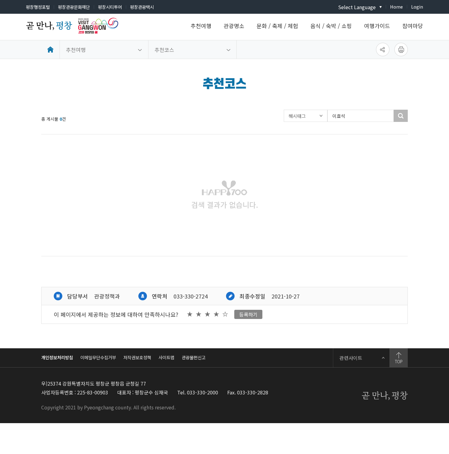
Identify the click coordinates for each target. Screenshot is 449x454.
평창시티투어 (110, 7)
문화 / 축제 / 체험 (277, 26)
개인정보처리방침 (57, 357)
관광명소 (234, 26)
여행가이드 (377, 26)
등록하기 (248, 314)
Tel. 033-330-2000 (197, 392)
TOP (399, 361)
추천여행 (201, 26)
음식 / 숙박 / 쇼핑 (331, 26)
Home (396, 6)
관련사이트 (350, 357)
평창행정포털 (38, 7)
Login (417, 6)
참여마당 (412, 26)
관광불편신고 (194, 357)
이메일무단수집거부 (98, 357)
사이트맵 (166, 357)
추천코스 (164, 49)
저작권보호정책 (137, 357)
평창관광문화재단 (74, 7)
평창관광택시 (142, 7)
